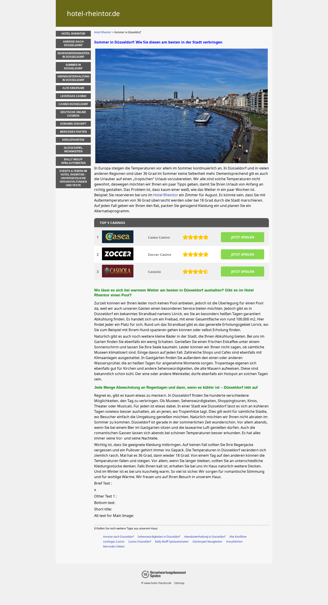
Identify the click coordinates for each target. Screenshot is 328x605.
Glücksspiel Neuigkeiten (207, 541)
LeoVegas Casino (113, 541)
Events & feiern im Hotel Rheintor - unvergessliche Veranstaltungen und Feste (73, 178)
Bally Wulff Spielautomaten (172, 541)
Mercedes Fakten (114, 546)
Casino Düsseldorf (139, 541)
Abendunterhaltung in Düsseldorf (204, 537)
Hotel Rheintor (165, 194)
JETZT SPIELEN (242, 237)
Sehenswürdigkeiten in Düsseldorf (159, 537)
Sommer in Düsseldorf (73, 66)
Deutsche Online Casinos (73, 114)
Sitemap (179, 583)
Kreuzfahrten (234, 541)
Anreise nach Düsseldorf (118, 537)
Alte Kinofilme (238, 537)
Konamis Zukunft (73, 123)
